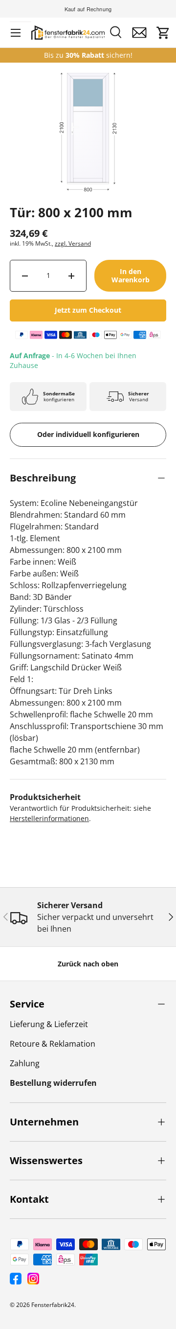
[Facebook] (16, 1278)
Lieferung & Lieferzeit (49, 1024)
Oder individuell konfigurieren (88, 434)
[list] (88, 151)
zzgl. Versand (73, 243)
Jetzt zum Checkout (88, 310)
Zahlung (25, 1063)
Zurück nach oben (88, 963)
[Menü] (15, 33)
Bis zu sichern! (88, 55)
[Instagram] (33, 1278)
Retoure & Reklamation (52, 1043)
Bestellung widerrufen (53, 1082)
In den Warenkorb (130, 275)
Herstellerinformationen (49, 818)
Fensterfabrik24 (52, 1305)
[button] (163, 33)
